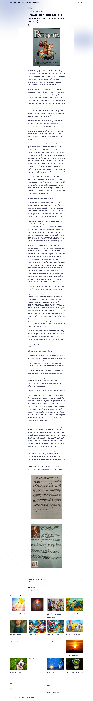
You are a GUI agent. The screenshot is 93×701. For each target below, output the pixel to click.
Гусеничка (31, 658)
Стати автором (35, 2)
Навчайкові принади (15, 634)
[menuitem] (17, 2)
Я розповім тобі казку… (53, 634)
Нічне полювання (51, 672)
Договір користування (52, 690)
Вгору (82, 697)
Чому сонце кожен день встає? (18, 613)
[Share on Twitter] (29, 590)
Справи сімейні (17, 2)
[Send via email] (35, 590)
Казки (30, 8)
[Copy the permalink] (38, 590)
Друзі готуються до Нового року (74, 672)
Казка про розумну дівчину (73, 634)
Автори (26, 2)
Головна (49, 685)
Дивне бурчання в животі (35, 613)
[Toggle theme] (81, 2)
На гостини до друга (34, 634)
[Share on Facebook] (32, 590)
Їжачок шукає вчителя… (53, 641)
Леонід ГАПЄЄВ (33, 25)
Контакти (49, 689)
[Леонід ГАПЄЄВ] (29, 25)
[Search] (78, 2)
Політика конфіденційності (53, 692)
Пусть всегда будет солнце (73, 655)
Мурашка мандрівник (15, 641)
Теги (23, 2)
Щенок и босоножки (15, 672)
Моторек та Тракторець (72, 613)
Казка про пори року (34, 641)
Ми (30, 2)
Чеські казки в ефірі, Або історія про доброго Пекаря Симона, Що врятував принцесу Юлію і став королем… (55, 615)
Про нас (49, 687)
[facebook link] (11, 689)
